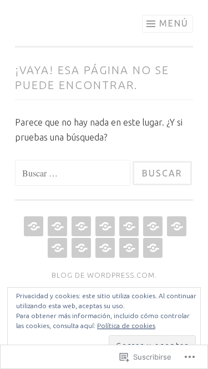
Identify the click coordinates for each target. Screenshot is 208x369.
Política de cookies (126, 325)
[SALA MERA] (104, 226)
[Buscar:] (74, 173)
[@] (128, 248)
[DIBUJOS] (80, 248)
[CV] (56, 226)
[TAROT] (175, 226)
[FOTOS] (152, 226)
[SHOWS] (80, 226)
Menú (174, 23)
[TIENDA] (104, 248)
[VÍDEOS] (128, 226)
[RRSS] (152, 248)
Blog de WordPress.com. (104, 275)
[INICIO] (32, 226)
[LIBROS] (56, 248)
